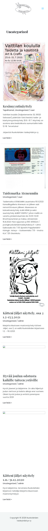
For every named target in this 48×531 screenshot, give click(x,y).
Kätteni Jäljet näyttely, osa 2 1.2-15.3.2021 (23, 315)
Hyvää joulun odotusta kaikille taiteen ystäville (20, 378)
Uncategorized (21, 110)
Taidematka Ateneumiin (20, 193)
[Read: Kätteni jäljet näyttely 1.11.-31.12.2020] (24, 441)
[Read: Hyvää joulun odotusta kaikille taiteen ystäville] (24, 358)
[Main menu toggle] (42, 8)
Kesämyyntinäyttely (17, 106)
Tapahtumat (8, 110)
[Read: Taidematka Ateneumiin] (24, 167)
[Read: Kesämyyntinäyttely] (24, 72)
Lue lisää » (7, 138)
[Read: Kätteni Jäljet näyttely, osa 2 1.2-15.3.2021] (24, 278)
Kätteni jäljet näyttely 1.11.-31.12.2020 (18, 477)
